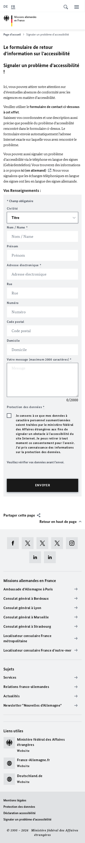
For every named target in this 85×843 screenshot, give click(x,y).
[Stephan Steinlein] (51, 557)
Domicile (13, 341)
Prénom (12, 246)
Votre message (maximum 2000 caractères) (39, 359)
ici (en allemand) (33, 170)
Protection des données (19, 807)
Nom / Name (17, 227)
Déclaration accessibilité (19, 813)
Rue (9, 284)
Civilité (12, 209)
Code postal (15, 322)
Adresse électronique (24, 265)
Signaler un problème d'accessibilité (27, 819)
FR (13, 6)
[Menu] (77, 7)
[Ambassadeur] (43, 543)
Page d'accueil (12, 34)
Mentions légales (14, 800)
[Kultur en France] (58, 543)
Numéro (13, 303)
